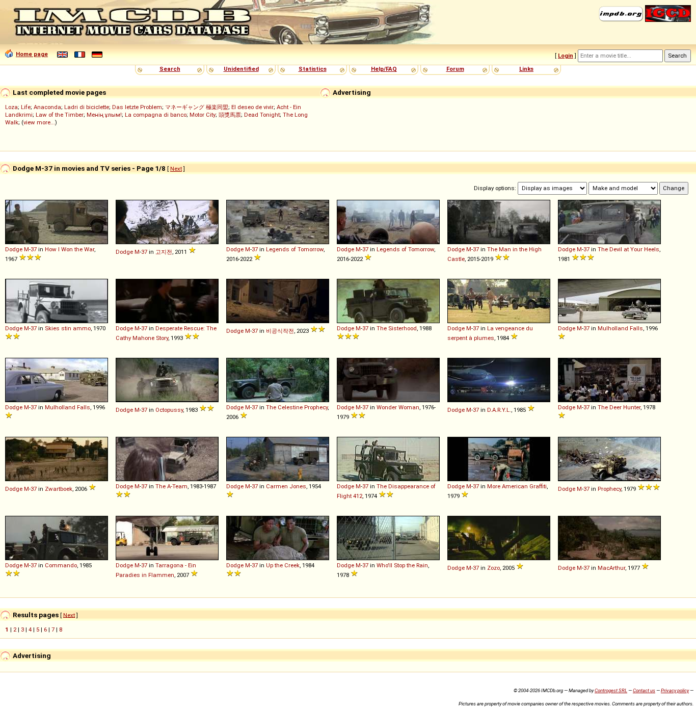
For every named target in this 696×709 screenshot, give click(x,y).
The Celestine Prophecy (297, 407)
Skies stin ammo (68, 328)
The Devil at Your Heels (628, 249)
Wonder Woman (398, 407)
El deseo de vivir (252, 107)
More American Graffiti (517, 486)
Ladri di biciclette (86, 107)
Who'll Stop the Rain (402, 565)
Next (176, 168)
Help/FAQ (384, 68)
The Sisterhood (397, 328)
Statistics (313, 68)
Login (565, 55)
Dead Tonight (262, 114)
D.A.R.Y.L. (499, 409)
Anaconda (47, 107)
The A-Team (171, 486)
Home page (32, 54)
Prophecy (609, 488)
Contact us (644, 690)
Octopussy (169, 409)
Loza (11, 107)
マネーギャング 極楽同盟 (196, 107)
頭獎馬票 (230, 114)
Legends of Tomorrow (295, 249)
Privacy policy (675, 690)
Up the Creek (283, 565)
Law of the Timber (60, 114)
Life (26, 107)
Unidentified (241, 68)
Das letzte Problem (137, 107)
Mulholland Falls (620, 328)
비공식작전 (280, 330)
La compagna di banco (155, 114)
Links (526, 68)
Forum (455, 68)
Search (169, 68)
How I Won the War (69, 249)
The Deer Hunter (619, 407)
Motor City (203, 114)
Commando (61, 565)
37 (34, 249)
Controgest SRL (611, 690)
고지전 (163, 251)
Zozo (493, 567)
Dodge (13, 249)
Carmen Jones (286, 486)
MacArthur (611, 567)
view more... (39, 122)
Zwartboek (58, 488)
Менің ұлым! (104, 114)
